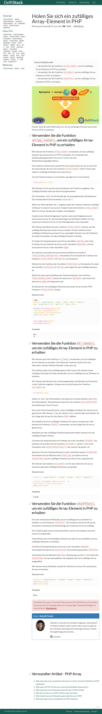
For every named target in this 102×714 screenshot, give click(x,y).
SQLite (13, 59)
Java (17, 53)
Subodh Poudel (41, 26)
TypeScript (6, 51)
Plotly (20, 43)
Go (13, 53)
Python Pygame (18, 34)
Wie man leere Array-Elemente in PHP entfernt (57, 699)
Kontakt (94, 711)
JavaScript (19, 21)
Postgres (6, 59)
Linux (18, 45)
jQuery (5, 49)
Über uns (69, 711)
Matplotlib (21, 23)
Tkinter (17, 19)
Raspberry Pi (12, 61)
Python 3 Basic (8, 19)
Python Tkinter (14, 36)
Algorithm (6, 27)
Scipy (22, 68)
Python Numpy (8, 23)
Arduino (5, 57)
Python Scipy (7, 34)
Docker (14, 43)
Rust (17, 55)
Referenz (84, 2)
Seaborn (6, 45)
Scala (5, 61)
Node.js (5, 55)
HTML (13, 47)
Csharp (12, 55)
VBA (21, 59)
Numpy (5, 41)
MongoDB (20, 57)
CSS (4, 53)
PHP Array (78, 26)
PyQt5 (5, 25)
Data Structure (14, 25)
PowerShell (6, 38)
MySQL (12, 57)
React (21, 51)
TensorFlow (13, 49)
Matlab (12, 45)
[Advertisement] (67, 44)
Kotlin (23, 53)
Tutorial (61, 2)
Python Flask (14, 41)
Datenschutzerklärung (81, 711)
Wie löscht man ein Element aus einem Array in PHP (59, 696)
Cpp (7, 47)
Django (22, 41)
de (94, 2)
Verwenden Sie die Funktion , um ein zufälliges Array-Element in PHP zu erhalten (63, 140)
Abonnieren (51, 608)
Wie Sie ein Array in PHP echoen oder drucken (56, 693)
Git (16, 23)
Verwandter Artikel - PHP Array (56, 674)
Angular (14, 51)
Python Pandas (17, 38)
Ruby (22, 55)
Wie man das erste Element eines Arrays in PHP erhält (60, 690)
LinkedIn (57, 636)
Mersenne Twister (61, 158)
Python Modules (8, 21)
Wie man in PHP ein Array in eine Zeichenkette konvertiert (62, 687)
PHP (9, 53)
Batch (23, 36)
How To (72, 2)
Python (5, 36)
